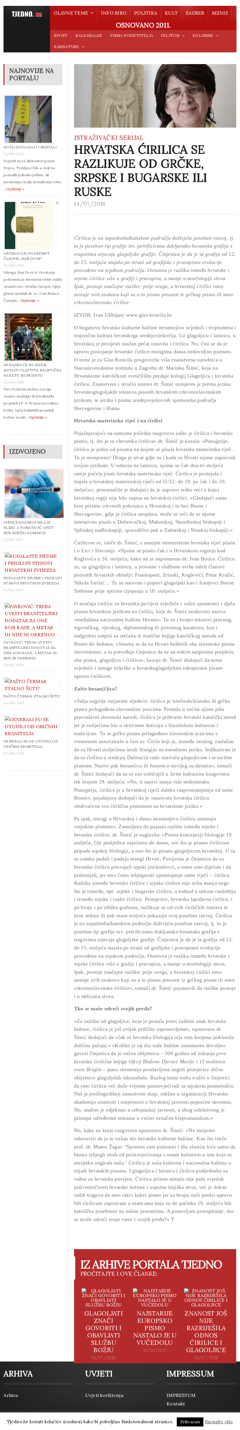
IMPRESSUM (181, 1395)
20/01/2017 (155, 1350)
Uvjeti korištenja (104, 1395)
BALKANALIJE (89, 35)
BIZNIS (220, 13)
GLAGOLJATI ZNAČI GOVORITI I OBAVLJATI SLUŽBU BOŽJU (103, 1331)
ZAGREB (195, 13)
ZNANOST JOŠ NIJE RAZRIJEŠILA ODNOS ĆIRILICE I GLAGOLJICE (206, 1331)
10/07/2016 (206, 1357)
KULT (171, 13)
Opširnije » (15, 189)
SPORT (61, 35)
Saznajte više (219, 1421)
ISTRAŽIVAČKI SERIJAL (109, 138)
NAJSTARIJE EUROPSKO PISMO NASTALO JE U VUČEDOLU (155, 1328)
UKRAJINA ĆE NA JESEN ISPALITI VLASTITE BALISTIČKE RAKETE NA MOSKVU (33, 370)
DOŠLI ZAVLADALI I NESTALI (30, 147)
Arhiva (11, 1395)
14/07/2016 (90, 203)
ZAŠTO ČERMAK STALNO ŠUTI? (32, 696)
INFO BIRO (113, 13)
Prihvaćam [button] (190, 1421)
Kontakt (176, 1404)
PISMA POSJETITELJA (131, 35)
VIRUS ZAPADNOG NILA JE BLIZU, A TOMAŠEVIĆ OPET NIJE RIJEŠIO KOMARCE (29, 527)
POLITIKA (145, 13)
